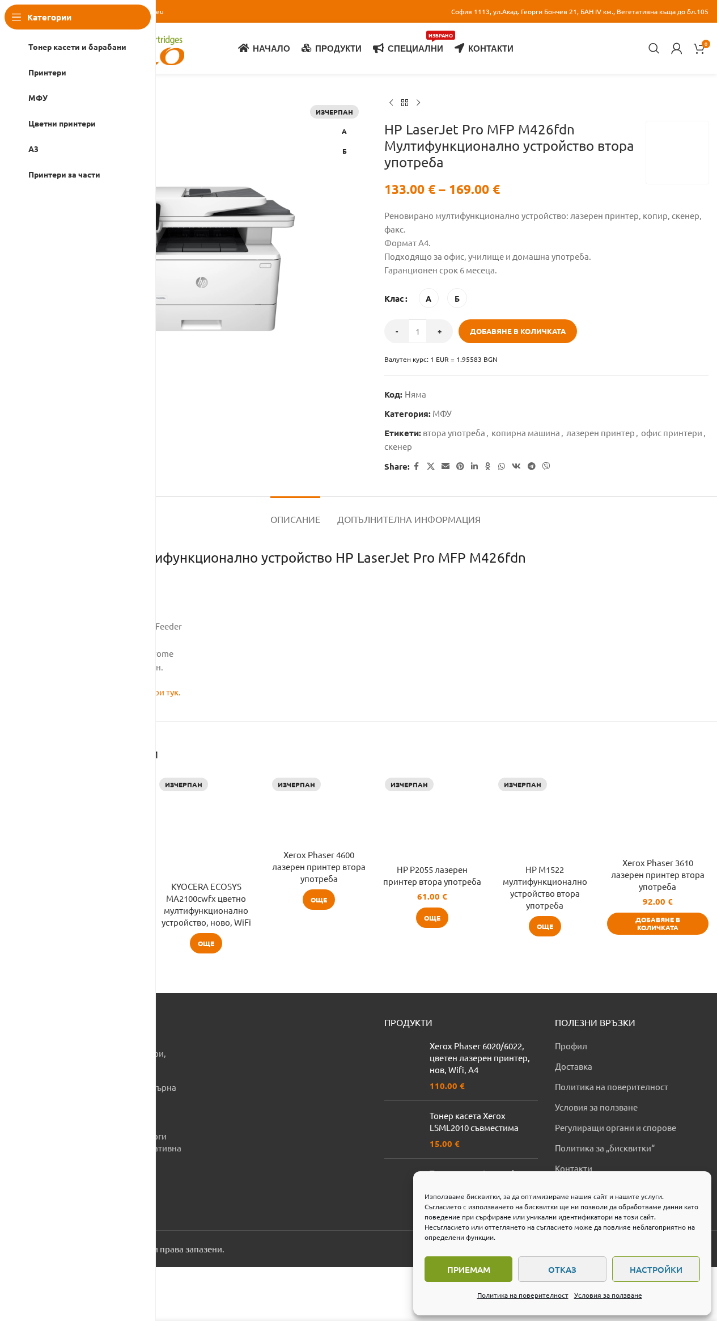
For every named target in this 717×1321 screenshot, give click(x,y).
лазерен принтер (600, 432)
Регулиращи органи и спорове (615, 1127)
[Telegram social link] (531, 466)
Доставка (573, 1066)
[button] (657, 924)
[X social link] (430, 466)
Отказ (562, 1269)
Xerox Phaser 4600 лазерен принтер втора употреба (319, 866)
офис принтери (671, 432)
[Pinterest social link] (460, 466)
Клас (394, 298)
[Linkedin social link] (474, 466)
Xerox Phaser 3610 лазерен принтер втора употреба (658, 874)
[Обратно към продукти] (404, 103)
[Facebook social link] (416, 466)
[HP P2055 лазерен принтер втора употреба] (431, 816)
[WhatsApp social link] (501, 466)
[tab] (295, 513)
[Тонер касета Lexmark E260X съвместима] (402, 1187)
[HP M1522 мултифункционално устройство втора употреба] (545, 816)
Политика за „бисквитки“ (605, 1147)
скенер (398, 446)
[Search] (654, 48)
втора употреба (454, 432)
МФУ (442, 413)
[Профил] (676, 48)
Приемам (468, 1269)
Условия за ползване (608, 1294)
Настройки (656, 1269)
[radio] (429, 298)
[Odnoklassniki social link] (488, 466)
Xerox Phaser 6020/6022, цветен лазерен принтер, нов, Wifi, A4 (480, 1057)
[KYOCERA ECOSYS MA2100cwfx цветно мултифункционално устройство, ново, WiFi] (206, 824)
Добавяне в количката (518, 331)
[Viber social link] (546, 466)
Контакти (573, 1168)
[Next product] (418, 103)
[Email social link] (445, 466)
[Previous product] (391, 103)
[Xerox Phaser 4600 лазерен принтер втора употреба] (319, 808)
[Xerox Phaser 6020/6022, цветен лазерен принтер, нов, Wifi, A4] (402, 1066)
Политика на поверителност (522, 1294)
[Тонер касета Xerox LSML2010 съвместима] (402, 1129)
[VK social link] (516, 466)
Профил (571, 1045)
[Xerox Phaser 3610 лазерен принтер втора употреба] (657, 812)
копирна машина (525, 432)
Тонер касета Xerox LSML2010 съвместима (474, 1121)
